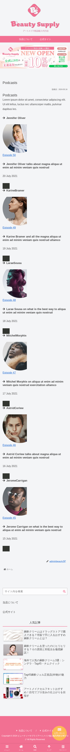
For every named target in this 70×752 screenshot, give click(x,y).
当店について (10, 602)
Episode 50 (9, 155)
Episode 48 (9, 300)
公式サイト (9, 612)
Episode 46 (9, 445)
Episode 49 (9, 227)
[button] (64, 591)
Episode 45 (9, 517)
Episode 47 (9, 372)
